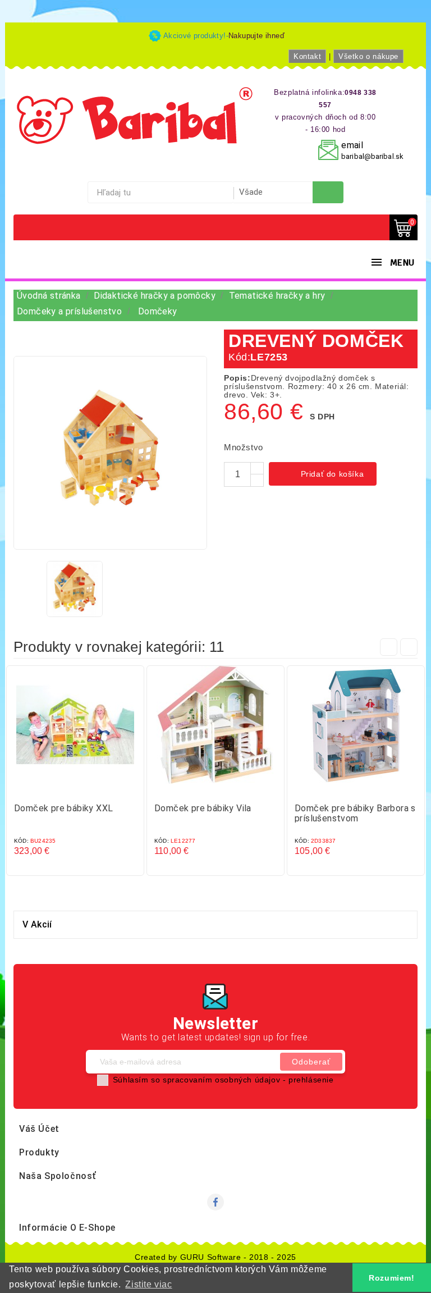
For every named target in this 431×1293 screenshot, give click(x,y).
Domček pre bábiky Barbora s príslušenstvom (355, 813)
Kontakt (307, 56)
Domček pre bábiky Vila (202, 808)
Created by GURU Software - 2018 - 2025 (215, 1257)
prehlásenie (311, 1079)
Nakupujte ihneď (256, 35)
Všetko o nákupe (368, 56)
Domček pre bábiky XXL (63, 808)
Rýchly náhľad (86, 788)
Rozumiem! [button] (391, 1277)
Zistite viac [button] (148, 1284)
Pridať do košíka (323, 475)
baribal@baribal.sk (372, 156)
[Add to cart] (64, 788)
